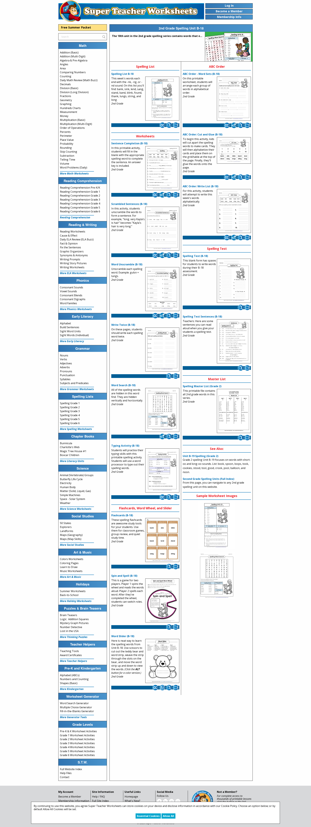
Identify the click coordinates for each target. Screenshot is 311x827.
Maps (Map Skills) (70, 539)
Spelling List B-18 (122, 74)
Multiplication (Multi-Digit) (76, 124)
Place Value (67, 140)
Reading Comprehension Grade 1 (80, 191)
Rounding (66, 148)
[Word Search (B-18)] (162, 410)
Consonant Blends (71, 295)
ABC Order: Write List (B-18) (200, 186)
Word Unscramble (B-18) (126, 264)
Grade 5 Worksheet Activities (77, 751)
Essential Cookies (148, 816)
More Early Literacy (72, 341)
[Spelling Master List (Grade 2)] (234, 411)
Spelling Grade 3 (70, 411)
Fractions (65, 96)
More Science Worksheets (75, 509)
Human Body (68, 487)
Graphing (65, 104)
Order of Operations (72, 128)
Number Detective (71, 627)
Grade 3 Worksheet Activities (77, 743)
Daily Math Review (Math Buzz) (79, 80)
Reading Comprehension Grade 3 (80, 199)
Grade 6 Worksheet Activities (77, 755)
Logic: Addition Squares (74, 619)
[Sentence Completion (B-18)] (162, 168)
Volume (64, 163)
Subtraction (67, 155)
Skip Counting (68, 151)
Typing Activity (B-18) (125, 445)
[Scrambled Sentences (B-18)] (162, 229)
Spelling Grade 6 (70, 423)
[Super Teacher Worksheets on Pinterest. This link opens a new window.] (171, 801)
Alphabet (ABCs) (70, 675)
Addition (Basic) (69, 52)
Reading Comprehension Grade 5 (80, 207)
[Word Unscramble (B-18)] (162, 289)
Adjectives (66, 363)
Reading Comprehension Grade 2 (80, 195)
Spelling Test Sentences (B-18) (202, 316)
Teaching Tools (69, 651)
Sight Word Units (70, 331)
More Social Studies (72, 545)
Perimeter (66, 136)
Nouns (64, 355)
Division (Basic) (69, 88)
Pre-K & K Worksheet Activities (78, 731)
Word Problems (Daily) (73, 167)
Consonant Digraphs (72, 299)
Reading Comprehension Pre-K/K (80, 187)
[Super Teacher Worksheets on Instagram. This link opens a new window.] (177, 801)
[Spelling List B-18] (162, 98)
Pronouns (66, 371)
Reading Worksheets (72, 231)
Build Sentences (69, 327)
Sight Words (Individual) (74, 335)
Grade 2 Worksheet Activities (77, 739)
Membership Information (73, 801)
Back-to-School (69, 595)
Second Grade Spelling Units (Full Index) (208, 479)
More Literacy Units (72, 461)
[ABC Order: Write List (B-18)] (234, 211)
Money (64, 116)
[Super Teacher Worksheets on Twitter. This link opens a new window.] (165, 801)
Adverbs (65, 367)
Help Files (66, 773)
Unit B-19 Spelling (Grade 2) (200, 456)
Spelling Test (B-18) (195, 256)
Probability (66, 143)
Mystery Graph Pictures (74, 623)
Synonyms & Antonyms (74, 255)
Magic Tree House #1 (73, 451)
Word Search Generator (74, 703)
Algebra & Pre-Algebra (73, 60)
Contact (64, 777)
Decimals (65, 84)
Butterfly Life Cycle (71, 479)
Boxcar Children (69, 455)
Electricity (65, 483)
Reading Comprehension (75, 217)
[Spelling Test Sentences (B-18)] (234, 341)
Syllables (65, 379)
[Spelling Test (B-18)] (234, 281)
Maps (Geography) (71, 535)
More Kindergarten (72, 689)
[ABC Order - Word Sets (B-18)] (234, 98)
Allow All (168, 816)
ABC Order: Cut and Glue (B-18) (202, 134)
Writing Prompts (70, 259)
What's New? (132, 801)
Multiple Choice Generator (76, 707)
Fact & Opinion (69, 243)
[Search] (103, 36)
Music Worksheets (71, 571)
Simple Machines (70, 495)
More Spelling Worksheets (76, 429)
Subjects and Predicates (74, 383)
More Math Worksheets (74, 173)
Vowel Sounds (68, 291)
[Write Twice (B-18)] (162, 349)
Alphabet (65, 323)
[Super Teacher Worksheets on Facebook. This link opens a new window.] (159, 801)
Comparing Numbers (73, 72)
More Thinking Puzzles (73, 637)
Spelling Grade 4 (70, 415)
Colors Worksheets (71, 559)
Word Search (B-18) (123, 385)
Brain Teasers (68, 615)
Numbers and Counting (74, 679)
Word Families (68, 303)
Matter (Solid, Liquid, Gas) (75, 491)
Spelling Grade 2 (70, 407)
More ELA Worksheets (73, 273)
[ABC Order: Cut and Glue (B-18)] (234, 150)
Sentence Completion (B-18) (129, 143)
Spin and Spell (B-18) (124, 576)
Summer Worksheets (73, 591)
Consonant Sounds (71, 287)
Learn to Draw (68, 567)
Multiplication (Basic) (72, 120)
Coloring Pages (69, 563)
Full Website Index (71, 769)
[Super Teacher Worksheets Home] (131, 11)
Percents (65, 132)
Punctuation (67, 375)
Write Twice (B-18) (123, 325)
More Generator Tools (73, 717)
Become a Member (69, 796)
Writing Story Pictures (73, 263)
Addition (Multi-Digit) (72, 56)
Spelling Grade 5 (70, 419)
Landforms (66, 531)
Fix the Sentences (70, 247)
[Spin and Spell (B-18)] (162, 600)
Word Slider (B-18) (122, 636)
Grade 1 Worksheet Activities (77, 735)
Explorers (66, 527)
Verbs (63, 359)
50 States (65, 523)
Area (63, 68)
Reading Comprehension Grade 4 (80, 203)
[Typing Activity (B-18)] (162, 470)
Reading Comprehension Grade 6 (80, 211)
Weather (65, 503)
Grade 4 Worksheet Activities (77, 747)
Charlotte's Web (70, 447)
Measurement (68, 112)
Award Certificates (71, 655)
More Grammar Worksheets (77, 389)
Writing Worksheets (72, 267)
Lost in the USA (69, 631)
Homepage (131, 796)
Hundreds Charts (70, 108)
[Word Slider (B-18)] (162, 661)
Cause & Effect (68, 235)
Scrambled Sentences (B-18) (129, 204)
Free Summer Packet (76, 27)
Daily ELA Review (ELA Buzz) (77, 239)
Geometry (66, 100)
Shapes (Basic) (68, 683)
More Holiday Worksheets (76, 601)
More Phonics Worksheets (76, 309)
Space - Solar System (72, 499)
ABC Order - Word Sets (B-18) (201, 74)
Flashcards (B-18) (122, 515)
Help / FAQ (98, 796)
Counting (65, 76)
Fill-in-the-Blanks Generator (77, 711)
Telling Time (67, 159)
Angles (64, 64)
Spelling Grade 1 (70, 403)
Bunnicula (66, 443)
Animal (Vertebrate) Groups (76, 475)
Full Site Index (100, 801)
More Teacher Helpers (73, 661)
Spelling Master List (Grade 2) (202, 386)
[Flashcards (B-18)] (162, 540)
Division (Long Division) (74, 92)
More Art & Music (70, 577)
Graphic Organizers (72, 251)
